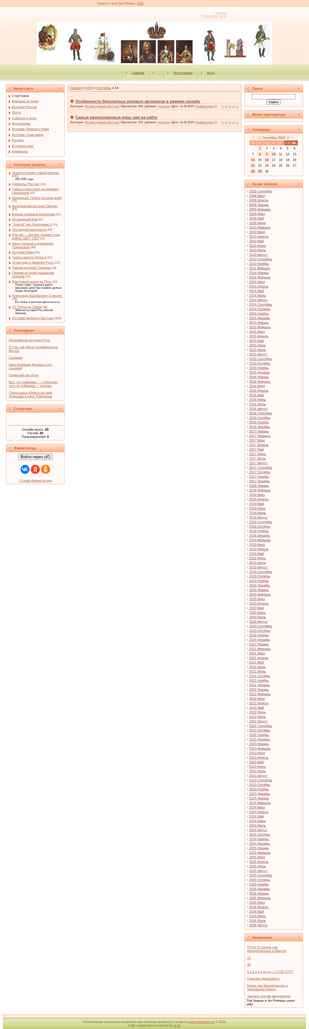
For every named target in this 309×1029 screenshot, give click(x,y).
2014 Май (256, 291)
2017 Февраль (260, 436)
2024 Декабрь (259, 843)
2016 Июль (257, 404)
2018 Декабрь (259, 535)
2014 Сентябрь (260, 304)
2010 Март (257, 232)
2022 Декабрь (259, 739)
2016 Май (256, 395)
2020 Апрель (259, 603)
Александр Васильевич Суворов (37, 295)
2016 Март (257, 386)
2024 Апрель (259, 812)
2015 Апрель (259, 336)
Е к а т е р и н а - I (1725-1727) (270, 971)
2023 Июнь (257, 766)
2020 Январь (259, 590)
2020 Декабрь (259, 640)
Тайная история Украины (31, 267)
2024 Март (257, 807)
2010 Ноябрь (259, 263)
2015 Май (256, 340)
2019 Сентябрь (260, 572)
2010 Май (256, 241)
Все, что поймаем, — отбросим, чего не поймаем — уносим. (33, 383)
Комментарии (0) (206, 106)
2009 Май (256, 218)
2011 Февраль (259, 268)
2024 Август (258, 830)
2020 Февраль (260, 594)
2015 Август (258, 354)
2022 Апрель (259, 703)
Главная (138, 73)
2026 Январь (259, 893)
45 (249, 964)
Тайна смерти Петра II (29, 257)
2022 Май (256, 707)
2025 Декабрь (259, 889)
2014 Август (258, 300)
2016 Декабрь (259, 427)
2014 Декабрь (259, 318)
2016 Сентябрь (260, 413)
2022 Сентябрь (260, 726)
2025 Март (257, 857)
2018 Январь (259, 485)
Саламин (16, 357)
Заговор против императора (268, 996)
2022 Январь (259, 689)
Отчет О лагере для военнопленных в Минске (266, 949)
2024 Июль (257, 825)
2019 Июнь (257, 558)
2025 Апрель (259, 861)
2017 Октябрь (259, 472)
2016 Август (258, 408)
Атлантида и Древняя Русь (32, 262)
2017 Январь (259, 431)
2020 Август (258, 621)
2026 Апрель (259, 907)
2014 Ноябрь (259, 313)
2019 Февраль (260, 540)
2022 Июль (257, 717)
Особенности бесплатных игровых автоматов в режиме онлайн (137, 101)
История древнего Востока (32, 318)
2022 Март (257, 698)
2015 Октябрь (259, 363)
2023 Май (256, 762)
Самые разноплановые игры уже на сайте (116, 117)
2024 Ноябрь (259, 839)
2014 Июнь (257, 295)
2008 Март (257, 196)
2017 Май (256, 449)
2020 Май (256, 608)
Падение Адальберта (263, 978)
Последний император (29, 229)
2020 (89, 88)
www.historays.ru (201, 1022)
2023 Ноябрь (259, 789)
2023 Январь (259, 744)
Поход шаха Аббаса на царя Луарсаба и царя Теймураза (30, 394)
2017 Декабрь (259, 481)
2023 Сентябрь (260, 780)
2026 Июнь (257, 916)
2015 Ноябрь (259, 368)
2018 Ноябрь (259, 531)
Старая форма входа (35, 480)
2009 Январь (259, 205)
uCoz (177, 1025)
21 (253, 165)
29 (260, 171)
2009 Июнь (257, 223)
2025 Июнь (257, 866)
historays (164, 106)
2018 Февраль (260, 490)
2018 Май (256, 504)
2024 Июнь (257, 821)
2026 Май (256, 911)
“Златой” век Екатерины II (32, 224)
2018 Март (257, 495)
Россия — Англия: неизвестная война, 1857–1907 (36, 236)
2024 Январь (259, 798)
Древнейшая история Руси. (30, 340)
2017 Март (257, 440)
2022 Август (258, 721)
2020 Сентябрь (260, 626)
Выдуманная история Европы (35, 206)
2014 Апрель (259, 286)
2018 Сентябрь (260, 522)
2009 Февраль (260, 209)
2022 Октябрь (259, 730)
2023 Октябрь (259, 784)
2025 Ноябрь (259, 884)
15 (249, 958)
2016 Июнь (257, 399)
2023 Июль (257, 771)
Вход (211, 73)
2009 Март (257, 214)
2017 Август (258, 463)
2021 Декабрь (259, 685)
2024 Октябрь (259, 834)
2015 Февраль (260, 327)
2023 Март (257, 753)
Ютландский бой (24, 219)
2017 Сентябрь (260, 467)
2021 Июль (257, 671)
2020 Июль (257, 617)
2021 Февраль (260, 649)
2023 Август (258, 775)
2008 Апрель (259, 200)
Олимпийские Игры (24, 375)
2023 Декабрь (259, 794)
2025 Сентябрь (260, 875)
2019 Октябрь (259, 576)
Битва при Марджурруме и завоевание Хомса (267, 987)
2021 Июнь (257, 667)
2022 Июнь (257, 712)
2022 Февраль (260, 694)
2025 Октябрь (259, 880)
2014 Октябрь (259, 309)
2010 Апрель (259, 236)
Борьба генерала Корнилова (33, 214)
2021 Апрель (259, 658)
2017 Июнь (257, 454)
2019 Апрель (259, 549)
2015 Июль (257, 350)
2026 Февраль (260, 898)
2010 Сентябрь (260, 259)
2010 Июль (257, 250)
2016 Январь (259, 377)
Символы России (25, 184)
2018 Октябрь (259, 526)
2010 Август (258, 254)
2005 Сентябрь (260, 191)
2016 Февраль (260, 381)
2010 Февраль (260, 227)
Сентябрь (103, 88)
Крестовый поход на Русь (32, 281)
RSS (140, 3)
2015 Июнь (257, 345)
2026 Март (257, 902)
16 (267, 160)
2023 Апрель (259, 757)
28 (253, 171)
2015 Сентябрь (260, 359)
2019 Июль (257, 562)
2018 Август (258, 517)
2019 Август (258, 567)
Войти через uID (35, 457)
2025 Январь (259, 848)
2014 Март (257, 282)
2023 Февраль (260, 748)
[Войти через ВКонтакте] (25, 469)
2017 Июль (257, 458)
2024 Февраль (260, 803)
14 (253, 160)
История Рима (23, 252)
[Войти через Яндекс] (35, 469)
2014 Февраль (260, 277)
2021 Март (257, 653)
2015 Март (257, 331)
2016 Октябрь (259, 418)
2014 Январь (259, 273)
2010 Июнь (257, 245)
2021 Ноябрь (259, 680)
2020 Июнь (257, 612)
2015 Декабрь (259, 372)
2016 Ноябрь (259, 422)
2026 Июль (257, 920)
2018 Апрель (259, 499)
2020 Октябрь (259, 630)
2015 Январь (259, 322)
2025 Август (258, 871)
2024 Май (256, 816)
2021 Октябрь (259, 676)
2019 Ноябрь (259, 581)
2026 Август (258, 925)
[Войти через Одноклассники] (45, 469)
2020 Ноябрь (259, 635)
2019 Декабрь (259, 585)
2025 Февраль (260, 852)
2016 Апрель (259, 390)
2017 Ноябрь (259, 476)
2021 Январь (259, 644)
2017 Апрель (259, 445)
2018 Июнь (257, 508)
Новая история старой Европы (35, 173)
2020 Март (257, 599)
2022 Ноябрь (259, 735)
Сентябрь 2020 (273, 138)
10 (274, 154)
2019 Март (257, 544)
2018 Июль (257, 513)
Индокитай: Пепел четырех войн (37, 198)
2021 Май (256, 662)
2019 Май (256, 553)
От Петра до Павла (27, 307)
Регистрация (183, 73)
